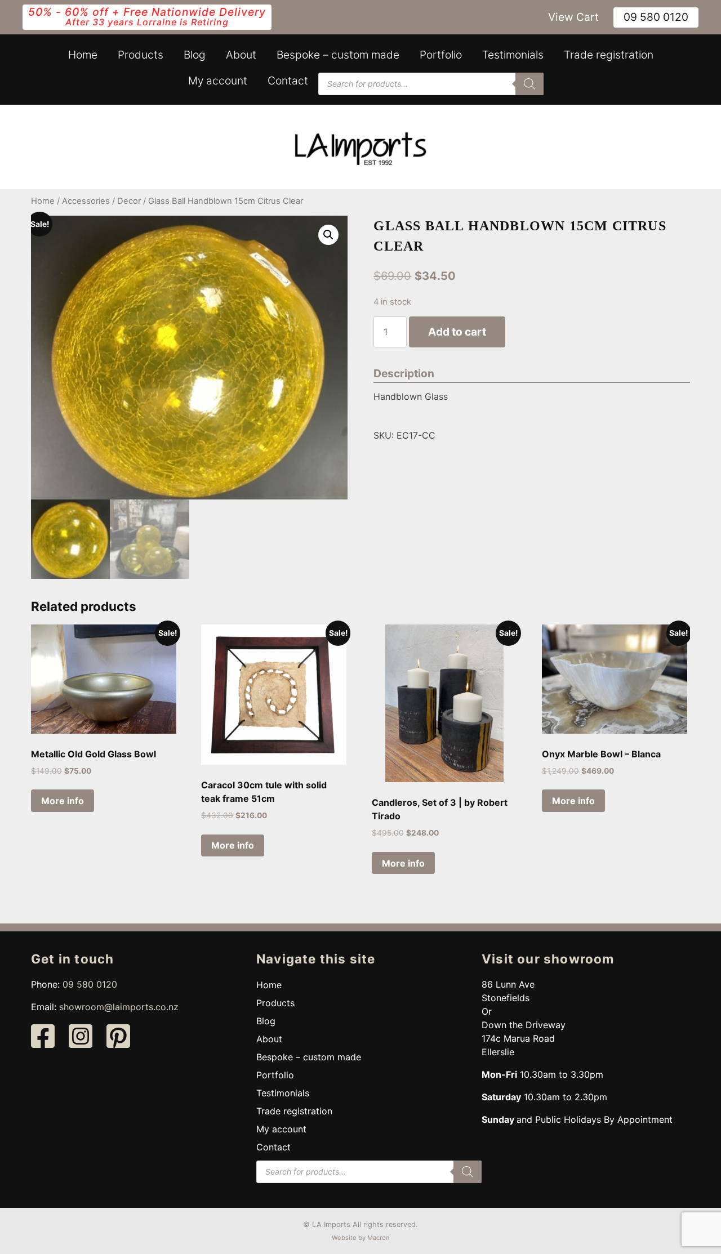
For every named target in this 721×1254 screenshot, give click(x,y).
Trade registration (608, 54)
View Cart (573, 17)
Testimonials (513, 54)
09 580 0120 (656, 17)
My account (217, 80)
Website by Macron (361, 1238)
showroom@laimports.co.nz (119, 1006)
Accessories (86, 201)
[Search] (529, 84)
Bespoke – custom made (338, 54)
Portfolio (441, 54)
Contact (288, 80)
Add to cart (457, 331)
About (241, 54)
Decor (129, 201)
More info (62, 800)
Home (82, 54)
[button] (328, 235)
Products (140, 54)
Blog (195, 54)
